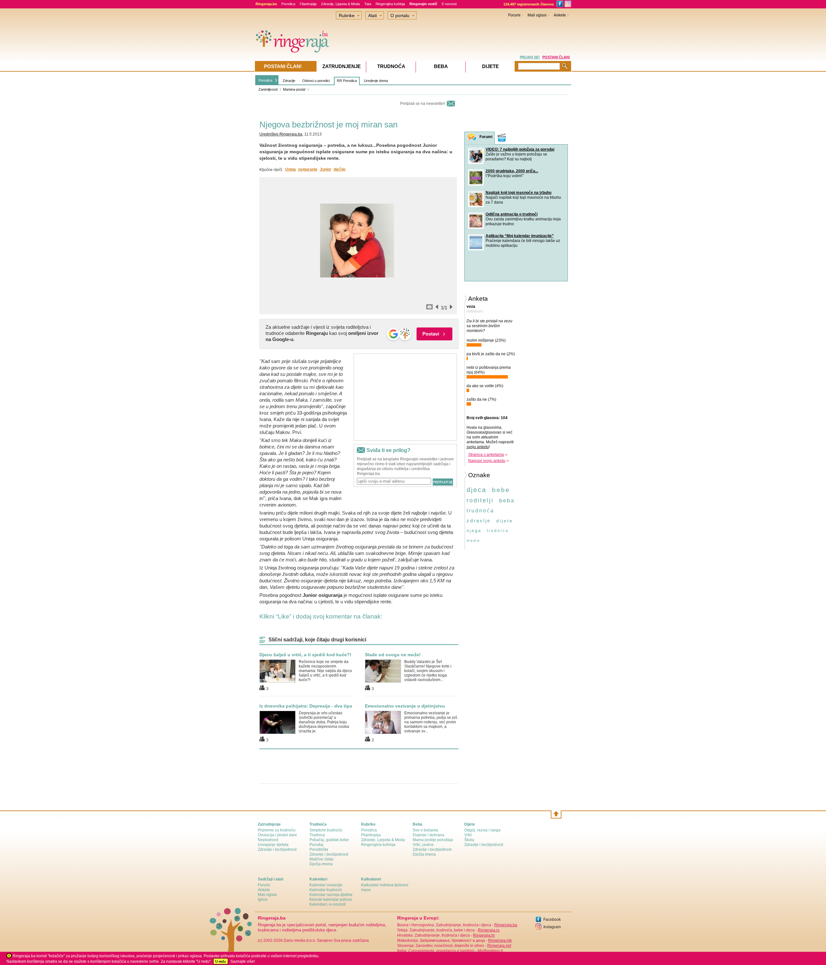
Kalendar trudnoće (325, 890)
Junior (325, 169)
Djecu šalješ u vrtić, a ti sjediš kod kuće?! (305, 654)
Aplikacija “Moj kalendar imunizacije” (520, 236)
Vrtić (468, 835)
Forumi (514, 15)
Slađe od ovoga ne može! (393, 654)
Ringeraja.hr (484, 935)
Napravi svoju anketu (486, 460)
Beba (441, 66)
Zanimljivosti (267, 89)
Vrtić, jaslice (423, 844)
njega (474, 530)
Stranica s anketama (486, 454)
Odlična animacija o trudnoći (512, 214)
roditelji (480, 500)
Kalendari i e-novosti (327, 904)
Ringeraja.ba (505, 925)
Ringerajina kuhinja (390, 4)
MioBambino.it (490, 951)
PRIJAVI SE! (530, 57)
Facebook (552, 919)
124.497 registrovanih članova (528, 4)
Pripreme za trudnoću (277, 830)
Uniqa (290, 169)
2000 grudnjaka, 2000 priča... (512, 171)
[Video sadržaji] (501, 138)
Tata (367, 4)
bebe (501, 490)
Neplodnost (268, 840)
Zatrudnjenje (341, 66)
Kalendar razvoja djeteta (330, 894)
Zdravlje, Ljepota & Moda (340, 4)
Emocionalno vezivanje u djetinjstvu (405, 706)
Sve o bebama (425, 830)
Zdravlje (289, 81)
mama (473, 540)
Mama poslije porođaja (433, 840)
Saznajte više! (242, 961)
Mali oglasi (537, 15)
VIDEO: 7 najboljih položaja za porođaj (520, 149)
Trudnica (317, 835)
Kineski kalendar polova (330, 899)
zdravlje (479, 520)
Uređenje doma (376, 81)
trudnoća (480, 510)
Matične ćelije (321, 859)
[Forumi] (472, 138)
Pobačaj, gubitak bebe (329, 840)
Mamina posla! (294, 89)
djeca (477, 489)
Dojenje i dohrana (428, 835)
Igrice (262, 899)
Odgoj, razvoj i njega (482, 830)
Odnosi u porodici (316, 81)
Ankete (560, 15)
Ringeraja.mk (500, 940)
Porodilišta (318, 849)
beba (507, 501)
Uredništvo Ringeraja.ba (280, 134)
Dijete (490, 66)
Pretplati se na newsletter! (422, 103)
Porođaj (316, 844)
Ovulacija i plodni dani (277, 835)
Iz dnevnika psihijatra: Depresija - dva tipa (305, 706)
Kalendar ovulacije (325, 885)
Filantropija (308, 4)
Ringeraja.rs (488, 930)
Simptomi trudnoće (325, 830)
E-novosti (449, 4)
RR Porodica (347, 81)
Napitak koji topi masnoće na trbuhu (518, 192)
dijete (504, 520)
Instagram (552, 927)
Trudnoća (391, 66)
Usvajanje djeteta (273, 844)
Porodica (288, 4)
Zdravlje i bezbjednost (277, 849)
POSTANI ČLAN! (556, 57)
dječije (340, 169)
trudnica (498, 530)
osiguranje (307, 169)
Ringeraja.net (499, 945)
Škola (469, 840)
